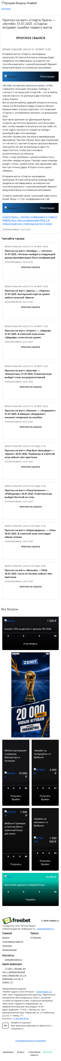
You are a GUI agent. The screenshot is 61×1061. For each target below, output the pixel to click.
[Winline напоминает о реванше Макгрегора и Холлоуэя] (15, 783)
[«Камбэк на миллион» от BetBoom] (45, 848)
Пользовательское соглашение (30, 1040)
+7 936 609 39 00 (21, 1018)
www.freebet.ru (43, 991)
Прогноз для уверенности (32, 276)
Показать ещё (30, 604)
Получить (15, 864)
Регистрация (47, 76)
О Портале (35, 937)
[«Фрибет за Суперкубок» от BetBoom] (45, 781)
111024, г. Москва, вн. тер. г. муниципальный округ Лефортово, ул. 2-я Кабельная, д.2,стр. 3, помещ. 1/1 (14, 975)
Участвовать (30, 643)
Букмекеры (8, 1052)
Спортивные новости (12, 941)
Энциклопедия (9, 949)
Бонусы (6, 937)
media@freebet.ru (45, 928)
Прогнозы (7, 945)
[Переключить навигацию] (56, 1053)
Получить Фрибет (15, 797)
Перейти (30, 899)
